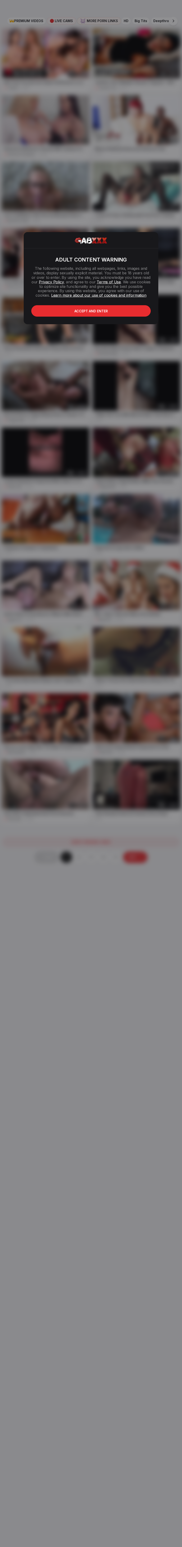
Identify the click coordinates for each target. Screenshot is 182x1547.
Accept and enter (91, 311)
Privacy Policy (51, 282)
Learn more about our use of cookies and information (98, 295)
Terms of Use (109, 282)
